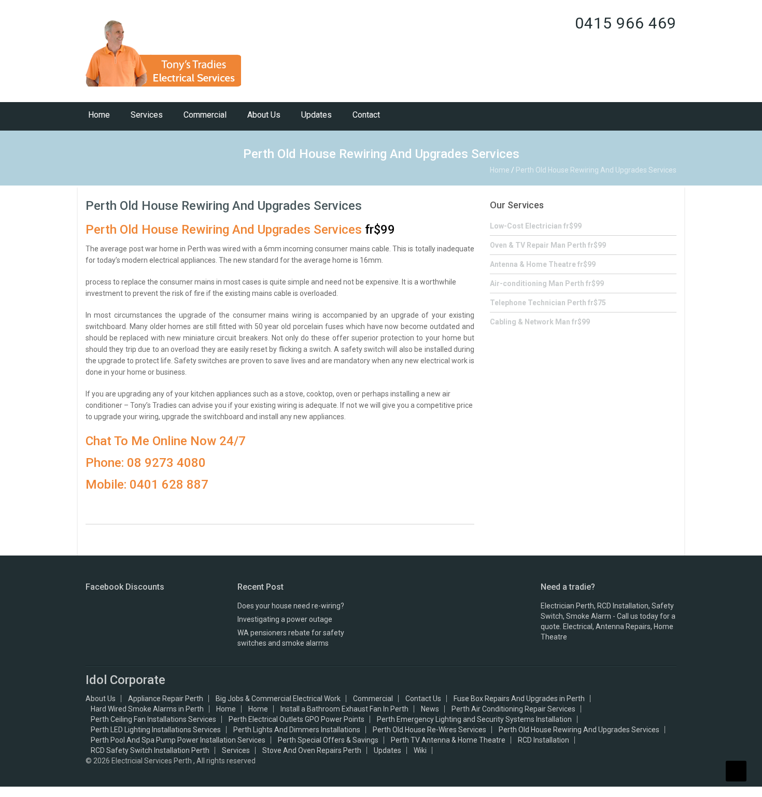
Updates (316, 115)
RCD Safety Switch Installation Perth (150, 750)
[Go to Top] (736, 771)
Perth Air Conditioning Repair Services (513, 709)
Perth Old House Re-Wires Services (429, 729)
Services (147, 115)
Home (99, 115)
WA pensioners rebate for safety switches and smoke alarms (290, 638)
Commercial (205, 115)
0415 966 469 (625, 23)
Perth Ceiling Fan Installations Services (153, 719)
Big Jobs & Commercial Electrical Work (278, 698)
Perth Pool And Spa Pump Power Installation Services (178, 740)
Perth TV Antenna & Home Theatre (448, 740)
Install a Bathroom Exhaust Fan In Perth (344, 709)
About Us (263, 115)
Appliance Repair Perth (165, 698)
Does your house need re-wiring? (290, 606)
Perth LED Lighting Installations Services (156, 729)
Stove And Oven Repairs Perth (311, 750)
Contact (366, 115)
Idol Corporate (125, 680)
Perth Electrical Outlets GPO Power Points (296, 719)
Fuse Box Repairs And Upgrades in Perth (519, 698)
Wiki (420, 750)
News (430, 709)
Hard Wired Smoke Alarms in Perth (147, 709)
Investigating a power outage (284, 619)
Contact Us (423, 698)
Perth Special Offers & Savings (328, 740)
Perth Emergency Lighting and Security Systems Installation (474, 719)
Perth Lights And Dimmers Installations (296, 729)
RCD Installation (543, 740)
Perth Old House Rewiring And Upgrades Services (224, 205)
